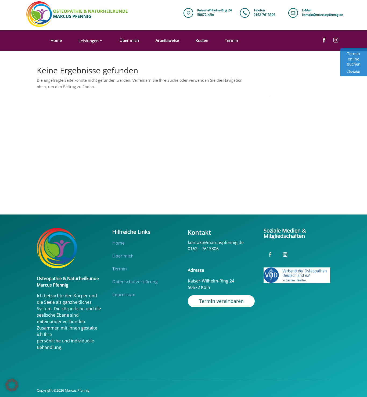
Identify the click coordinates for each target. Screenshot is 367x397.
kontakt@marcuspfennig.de (322, 14)
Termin (231, 40)
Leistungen (88, 40)
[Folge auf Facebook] (324, 40)
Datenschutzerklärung (135, 282)
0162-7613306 (264, 14)
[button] (12, 385)
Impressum (123, 295)
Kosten (202, 40)
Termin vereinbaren (221, 301)
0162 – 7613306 (203, 249)
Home (56, 40)
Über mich (129, 40)
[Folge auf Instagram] (336, 40)
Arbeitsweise (167, 40)
